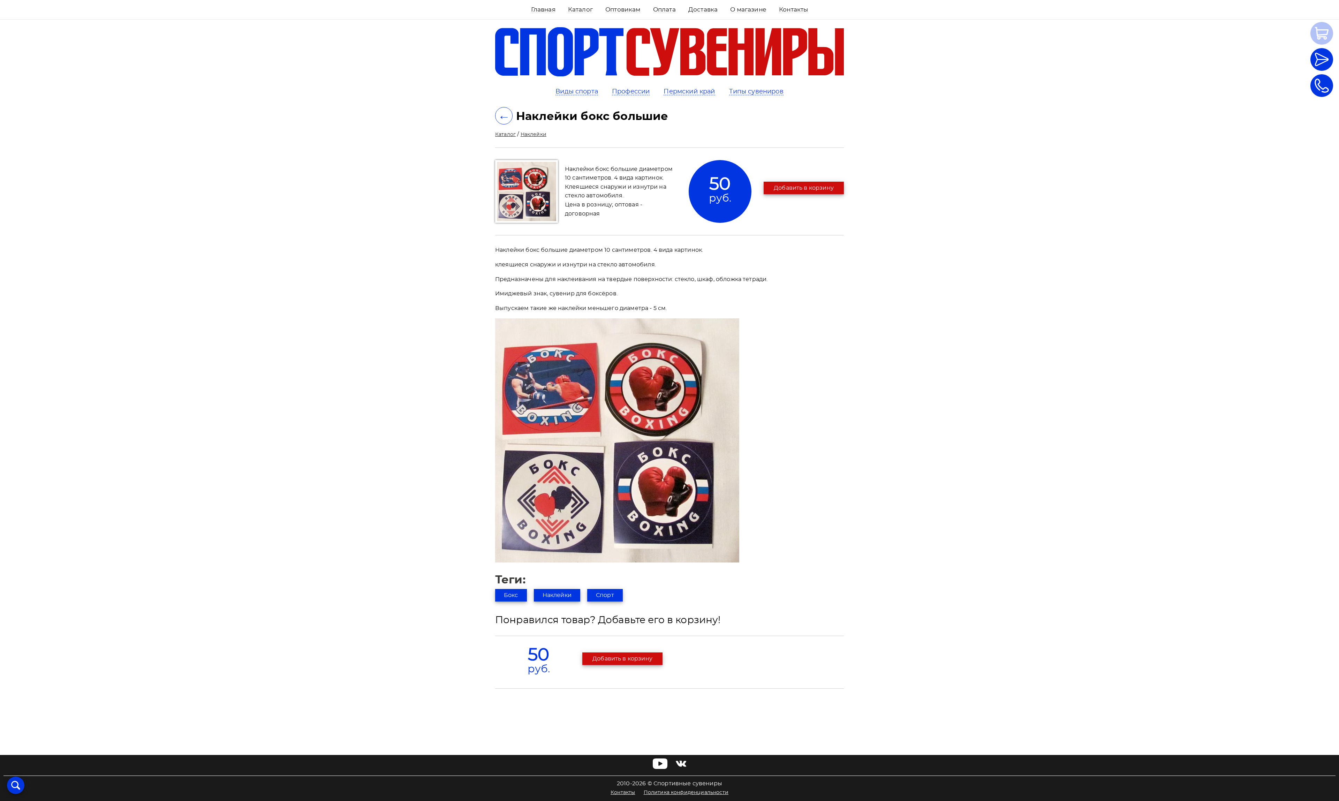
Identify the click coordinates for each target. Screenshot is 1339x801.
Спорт (605, 595)
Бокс (511, 595)
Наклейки (533, 134)
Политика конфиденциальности (686, 792)
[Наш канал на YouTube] (660, 767)
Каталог (505, 134)
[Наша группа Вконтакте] (681, 767)
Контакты (623, 792)
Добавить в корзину (804, 188)
